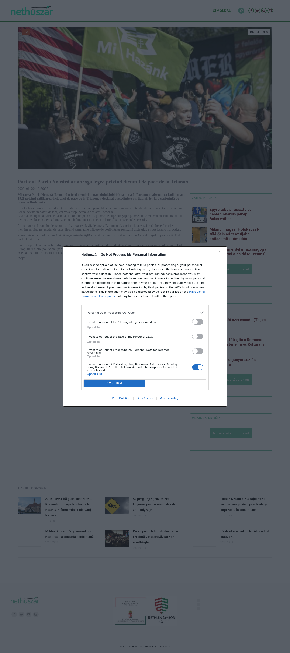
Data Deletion (121, 398)
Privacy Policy (169, 398)
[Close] (218, 255)
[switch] (197, 322)
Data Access (145, 398)
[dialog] (145, 326)
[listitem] (145, 312)
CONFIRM (114, 383)
